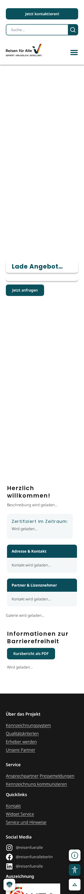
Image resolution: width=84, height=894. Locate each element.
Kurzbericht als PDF (31, 653)
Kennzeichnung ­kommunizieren (36, 784)
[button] (74, 52)
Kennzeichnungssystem (28, 725)
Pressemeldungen (57, 776)
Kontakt (13, 806)
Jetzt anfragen (25, 290)
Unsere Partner (20, 750)
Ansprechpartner (22, 776)
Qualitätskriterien (22, 733)
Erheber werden (21, 741)
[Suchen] (73, 29)
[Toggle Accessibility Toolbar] (74, 870)
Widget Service (20, 814)
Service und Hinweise (26, 822)
